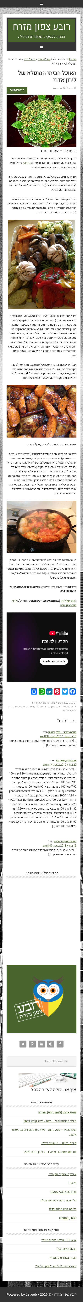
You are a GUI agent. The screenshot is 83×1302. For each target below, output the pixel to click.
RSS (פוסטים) (67, 1218)
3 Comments (17, 90)
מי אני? (72, 1183)
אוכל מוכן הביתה (52, 706)
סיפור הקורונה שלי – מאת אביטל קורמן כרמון (50, 1121)
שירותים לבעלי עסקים (63, 1192)
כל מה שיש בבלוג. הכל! (62, 1209)
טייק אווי (45, 703)
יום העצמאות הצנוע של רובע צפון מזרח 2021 (50, 1152)
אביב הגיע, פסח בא (66, 761)
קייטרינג (36, 703)
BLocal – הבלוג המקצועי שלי (59, 1240)
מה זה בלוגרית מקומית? (62, 1258)
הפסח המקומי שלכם (65, 841)
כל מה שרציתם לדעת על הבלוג (58, 1200)
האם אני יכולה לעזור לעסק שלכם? (55, 1266)
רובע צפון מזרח (41, 27)
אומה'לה (39, 706)
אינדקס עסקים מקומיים (62, 1174)
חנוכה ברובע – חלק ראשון (62, 732)
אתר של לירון (68, 601)
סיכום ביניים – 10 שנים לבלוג (58, 1143)
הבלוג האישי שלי (66, 1249)
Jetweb (31, 1294)
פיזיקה (26, 163)
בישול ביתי (56, 703)
